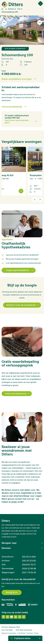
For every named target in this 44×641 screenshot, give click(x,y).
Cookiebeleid (21, 633)
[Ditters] (12, 4)
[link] (19, 171)
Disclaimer (30, 633)
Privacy (36, 633)
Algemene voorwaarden (9, 633)
